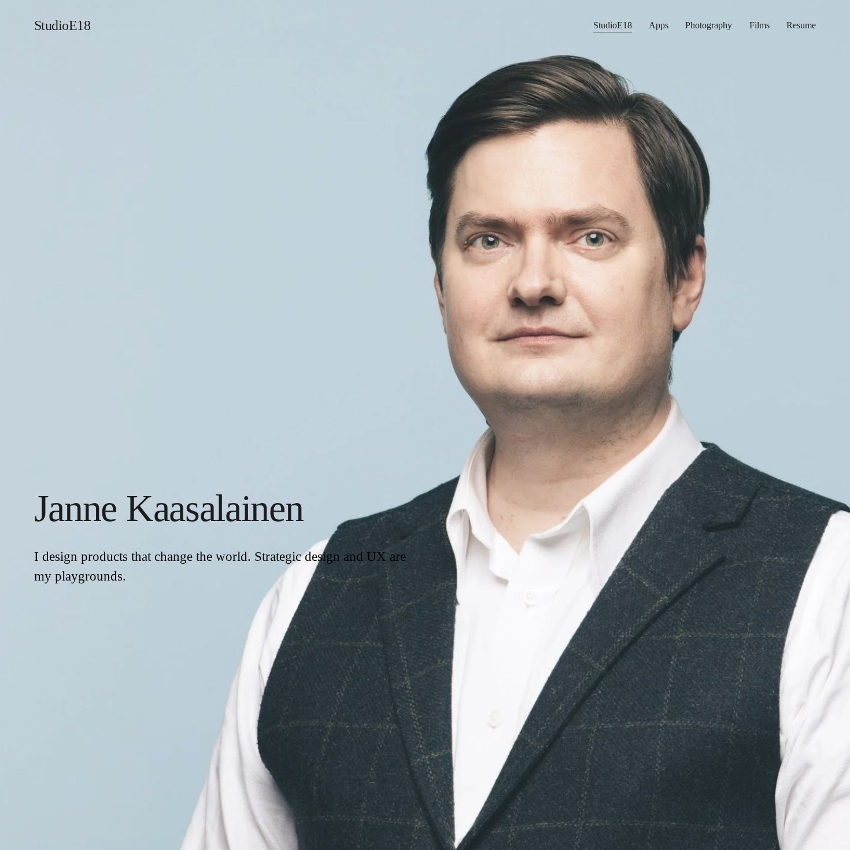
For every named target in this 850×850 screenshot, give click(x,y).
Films (759, 25)
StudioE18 (62, 25)
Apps (658, 25)
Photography (708, 25)
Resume (801, 25)
